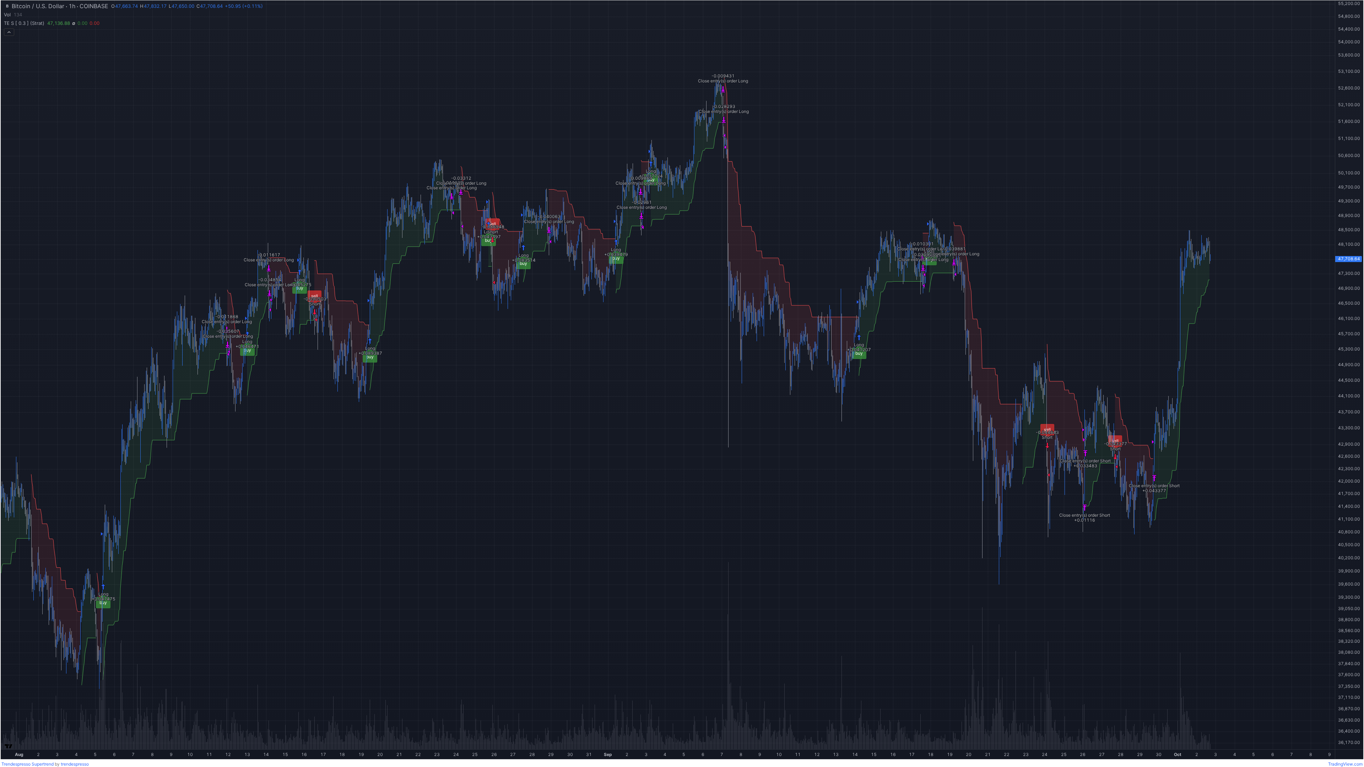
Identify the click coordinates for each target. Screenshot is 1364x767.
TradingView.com (1345, 764)
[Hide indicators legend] (9, 32)
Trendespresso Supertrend (27, 764)
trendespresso (75, 764)
